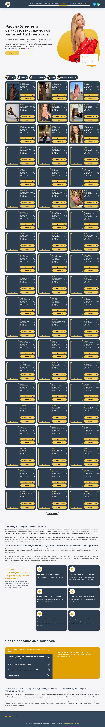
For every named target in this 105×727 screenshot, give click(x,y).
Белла (22, 384)
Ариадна (23, 405)
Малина (55, 362)
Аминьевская (89, 170)
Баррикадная (89, 149)
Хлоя (22, 362)
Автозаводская (58, 106)
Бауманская (25, 256)
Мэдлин (55, 147)
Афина (86, 448)
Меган (22, 491)
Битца (87, 321)
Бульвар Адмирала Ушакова (58, 257)
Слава (22, 104)
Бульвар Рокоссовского (26, 365)
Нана (54, 384)
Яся (85, 126)
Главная (30, 3)
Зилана (54, 255)
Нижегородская (26, 149)
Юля (85, 233)
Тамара (54, 83)
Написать (26, 98)
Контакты (87, 3)
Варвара (23, 147)
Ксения (86, 470)
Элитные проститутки (51, 3)
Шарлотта (87, 319)
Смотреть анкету (27, 95)
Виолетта (87, 276)
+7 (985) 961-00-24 (12, 53)
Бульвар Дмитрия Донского (58, 300)
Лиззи (86, 298)
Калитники (89, 192)
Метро (74, 3)
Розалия (55, 427)
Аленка (22, 83)
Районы (80, 3)
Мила (54, 169)
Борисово (56, 364)
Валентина (88, 491)
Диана (86, 104)
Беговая (24, 472)
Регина (22, 319)
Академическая (26, 343)
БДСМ (69, 3)
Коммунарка (89, 429)
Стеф (22, 169)
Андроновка (57, 127)
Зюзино (24, 170)
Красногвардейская (27, 192)
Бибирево (88, 364)
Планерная (25, 213)
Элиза (22, 233)
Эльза (86, 405)
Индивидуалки (39, 3)
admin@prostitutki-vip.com (71, 723)
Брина (86, 427)
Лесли (86, 341)
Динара (86, 212)
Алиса (86, 362)
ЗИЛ (87, 450)
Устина (54, 298)
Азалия (54, 448)
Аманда (87, 255)
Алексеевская (89, 299)
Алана (54, 405)
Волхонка (88, 84)
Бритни (55, 212)
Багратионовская (27, 493)
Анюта (54, 470)
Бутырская (57, 407)
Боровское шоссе (59, 429)
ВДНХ (23, 407)
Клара (54, 276)
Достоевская (25, 429)
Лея (85, 169)
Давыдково (57, 472)
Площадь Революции (28, 106)
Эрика (54, 104)
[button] (94, 4)
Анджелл (55, 233)
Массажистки (62, 3)
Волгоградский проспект (89, 214)
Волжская (88, 256)
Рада (86, 147)
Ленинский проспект (28, 127)
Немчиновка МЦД (59, 192)
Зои (85, 190)
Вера (22, 126)
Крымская (56, 170)
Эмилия (23, 212)
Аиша (22, 276)
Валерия (23, 448)
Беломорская (25, 321)
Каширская (57, 493)
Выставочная (89, 493)
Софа (54, 341)
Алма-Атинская (58, 386)
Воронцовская (90, 386)
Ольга (22, 298)
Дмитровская (57, 84)
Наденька (23, 190)
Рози (54, 190)
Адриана (23, 341)
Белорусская (25, 84)
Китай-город (89, 106)
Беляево (56, 235)
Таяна (86, 83)
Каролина (55, 491)
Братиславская (58, 278)
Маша (54, 126)
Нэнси (86, 384)
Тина (22, 427)
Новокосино (57, 213)
